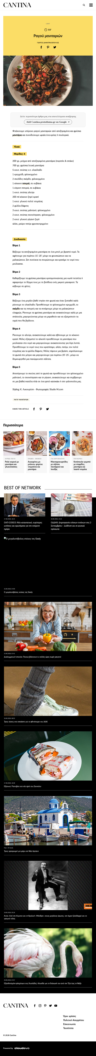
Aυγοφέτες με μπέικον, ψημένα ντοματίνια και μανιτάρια (35, 466)
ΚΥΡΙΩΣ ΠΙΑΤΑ (10, 459)
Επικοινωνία (69, 1024)
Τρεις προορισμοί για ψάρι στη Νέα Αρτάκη (21, 851)
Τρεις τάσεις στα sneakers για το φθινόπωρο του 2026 (26, 721)
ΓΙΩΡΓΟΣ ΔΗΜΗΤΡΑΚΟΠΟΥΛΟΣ (48, 43)
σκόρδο (16, 308)
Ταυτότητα (68, 1028)
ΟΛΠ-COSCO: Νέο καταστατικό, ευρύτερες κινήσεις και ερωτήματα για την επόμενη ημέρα (23, 525)
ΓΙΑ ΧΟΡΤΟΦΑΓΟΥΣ (58, 459)
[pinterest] (48, 47)
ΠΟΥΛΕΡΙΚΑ (78, 459)
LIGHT (48, 24)
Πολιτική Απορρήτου (73, 1020)
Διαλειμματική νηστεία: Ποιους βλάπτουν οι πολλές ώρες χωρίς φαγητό (32, 657)
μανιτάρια (17, 135)
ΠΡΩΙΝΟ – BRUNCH (35, 459)
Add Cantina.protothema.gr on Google (46, 122)
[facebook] (41, 47)
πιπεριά (26, 183)
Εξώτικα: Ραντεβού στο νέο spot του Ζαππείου (22, 786)
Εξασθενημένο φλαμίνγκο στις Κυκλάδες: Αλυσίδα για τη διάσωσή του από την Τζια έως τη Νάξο (42, 983)
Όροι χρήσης (69, 1016)
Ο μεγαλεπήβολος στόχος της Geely (18, 592)
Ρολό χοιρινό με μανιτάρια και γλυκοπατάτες (12, 464)
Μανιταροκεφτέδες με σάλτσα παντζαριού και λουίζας (59, 466)
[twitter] (54, 47)
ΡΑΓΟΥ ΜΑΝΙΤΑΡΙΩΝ (21, 400)
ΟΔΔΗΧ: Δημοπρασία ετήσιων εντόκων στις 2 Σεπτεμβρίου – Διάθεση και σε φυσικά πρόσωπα (71, 525)
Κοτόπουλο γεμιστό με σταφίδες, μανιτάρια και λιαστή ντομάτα (82, 466)
